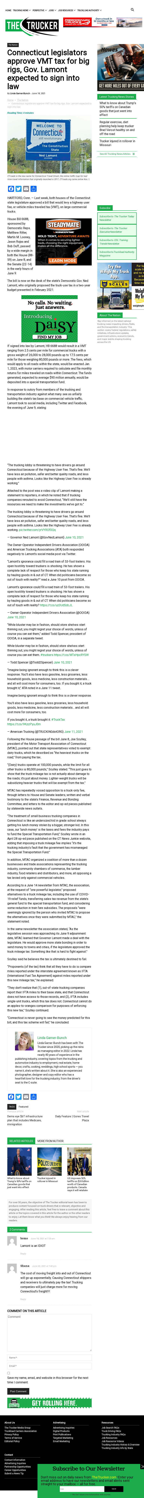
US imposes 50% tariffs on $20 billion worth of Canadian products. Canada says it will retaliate (78, 1184)
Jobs (51, 10)
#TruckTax (58, 719)
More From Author (51, 1141)
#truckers (46, 655)
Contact (8, 1454)
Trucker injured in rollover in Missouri (47, 1180)
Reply (23, 1254)
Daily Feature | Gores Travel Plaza (72, 1118)
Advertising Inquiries (63, 1427)
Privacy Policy (11, 1434)
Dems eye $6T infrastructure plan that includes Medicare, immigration (25, 1120)
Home (8, 10)
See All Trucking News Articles (115, 154)
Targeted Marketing (63, 1438)
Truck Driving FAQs (111, 1431)
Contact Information (14, 1460)
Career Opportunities (15, 1470)
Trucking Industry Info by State (117, 1448)
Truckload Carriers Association (20, 1431)
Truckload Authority (88, 10)
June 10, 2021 (74, 537)
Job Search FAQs (110, 1427)
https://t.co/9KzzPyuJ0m (24, 724)
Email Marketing (61, 1441)
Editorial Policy (12, 1441)
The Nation (13, 45)
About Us (9, 1422)
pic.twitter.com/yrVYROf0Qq (37, 530)
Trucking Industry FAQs (114, 1434)
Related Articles (21, 1141)
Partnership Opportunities (17, 1466)
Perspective (38, 10)
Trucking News (20, 10)
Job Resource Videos (113, 1441)
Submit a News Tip (13, 1473)
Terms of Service (13, 1438)
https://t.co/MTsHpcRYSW (71, 655)
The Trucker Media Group (17, 1427)
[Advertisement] (49, 436)
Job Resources (65, 10)
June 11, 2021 (73, 731)
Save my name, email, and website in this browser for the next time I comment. (47, 1380)
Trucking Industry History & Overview (121, 1444)
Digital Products (61, 1431)
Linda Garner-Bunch (20, 93)
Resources (107, 1422)
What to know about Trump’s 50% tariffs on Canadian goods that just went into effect (19, 1183)
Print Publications (62, 1434)
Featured (23, 1106)
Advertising (59, 1422)
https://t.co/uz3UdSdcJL (56, 605)
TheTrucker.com (104, 1477)
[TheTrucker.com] (30, 26)
